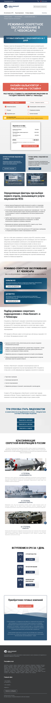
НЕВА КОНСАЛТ (8, 695)
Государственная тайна (29, 16)
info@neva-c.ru (6, 687)
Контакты (44, 13)
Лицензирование (18, 16)
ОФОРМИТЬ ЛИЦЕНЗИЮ (9, 168)
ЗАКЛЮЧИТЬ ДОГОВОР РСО (13, 301)
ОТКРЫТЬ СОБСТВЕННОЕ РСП (13, 286)
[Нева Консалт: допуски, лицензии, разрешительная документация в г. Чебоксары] (12, 6)
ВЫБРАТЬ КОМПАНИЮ (35, 168)
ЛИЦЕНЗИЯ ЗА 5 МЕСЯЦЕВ (25, 420)
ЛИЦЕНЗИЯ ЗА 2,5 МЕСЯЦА (25, 424)
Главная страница (8, 16)
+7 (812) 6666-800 (7, 684)
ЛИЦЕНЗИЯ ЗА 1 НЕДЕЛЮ (25, 428)
